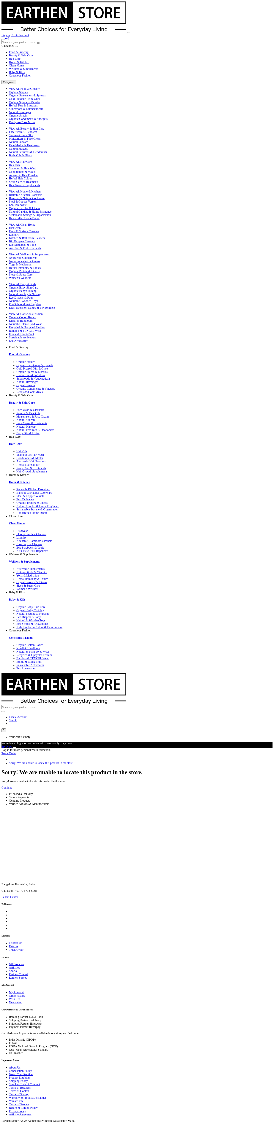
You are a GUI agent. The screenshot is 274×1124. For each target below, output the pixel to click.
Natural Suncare (18, 142)
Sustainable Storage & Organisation (30, 214)
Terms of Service (19, 1104)
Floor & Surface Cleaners (24, 231)
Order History (17, 995)
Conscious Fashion (20, 75)
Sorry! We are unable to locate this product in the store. (41, 763)
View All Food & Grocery (24, 88)
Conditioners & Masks (22, 171)
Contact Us (15, 943)
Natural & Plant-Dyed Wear (25, 324)
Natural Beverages (20, 112)
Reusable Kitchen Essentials (25, 194)
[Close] (14, 747)
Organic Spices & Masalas (24, 102)
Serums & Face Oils (21, 135)
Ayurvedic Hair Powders (23, 175)
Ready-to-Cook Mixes (22, 122)
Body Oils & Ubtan (20, 155)
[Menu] (128, 32)
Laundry (14, 234)
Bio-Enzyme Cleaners (22, 241)
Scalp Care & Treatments (23, 181)
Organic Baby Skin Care (23, 287)
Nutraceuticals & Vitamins (24, 261)
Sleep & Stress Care (20, 274)
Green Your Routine (21, 1074)
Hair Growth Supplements (24, 185)
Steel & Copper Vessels (23, 201)
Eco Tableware (18, 204)
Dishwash (15, 228)
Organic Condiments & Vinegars (28, 118)
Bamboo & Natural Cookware (27, 198)
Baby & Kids (17, 72)
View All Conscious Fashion (26, 314)
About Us (15, 1067)
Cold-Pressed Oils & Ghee (24, 98)
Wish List (14, 999)
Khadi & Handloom (20, 320)
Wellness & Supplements (23, 68)
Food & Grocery (19, 52)
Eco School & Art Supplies (25, 304)
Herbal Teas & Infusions (23, 105)
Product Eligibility (19, 1077)
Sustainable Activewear (23, 337)
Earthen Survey (18, 977)
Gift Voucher (16, 964)
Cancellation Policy (20, 1070)
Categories (9, 82)
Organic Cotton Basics (22, 317)
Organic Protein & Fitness (24, 271)
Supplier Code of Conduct (24, 1084)
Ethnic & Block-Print (21, 334)
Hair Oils (14, 165)
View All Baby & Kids (22, 284)
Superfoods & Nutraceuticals (26, 108)
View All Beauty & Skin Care (26, 128)
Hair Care (15, 58)
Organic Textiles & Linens (24, 208)
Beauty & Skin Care (21, 55)
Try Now (6, 746)
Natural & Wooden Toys (23, 301)
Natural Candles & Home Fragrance (30, 211)
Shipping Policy (18, 1080)
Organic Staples (18, 92)
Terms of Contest (19, 1091)
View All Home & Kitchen (25, 191)
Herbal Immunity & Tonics (25, 267)
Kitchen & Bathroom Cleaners (27, 238)
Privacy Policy (17, 1111)
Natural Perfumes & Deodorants (28, 152)
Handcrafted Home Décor (24, 218)
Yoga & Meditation (20, 264)
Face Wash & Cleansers (23, 131)
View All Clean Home (22, 224)
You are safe (16, 1101)
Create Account (20, 35)
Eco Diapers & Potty (21, 297)
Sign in (5, 35)
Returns (13, 946)
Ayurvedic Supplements (23, 257)
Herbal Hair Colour (20, 178)
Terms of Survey (19, 1094)
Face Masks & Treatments (24, 145)
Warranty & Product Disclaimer (27, 1097)
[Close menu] (16, 46)
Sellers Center (9, 897)
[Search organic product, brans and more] (2, 39)
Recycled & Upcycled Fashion (27, 327)
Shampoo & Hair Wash (22, 168)
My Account (16, 992)
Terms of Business (20, 1087)
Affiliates (14, 967)
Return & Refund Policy (23, 1107)
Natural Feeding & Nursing (25, 294)
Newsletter (15, 1002)
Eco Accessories (18, 340)
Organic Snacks (18, 115)
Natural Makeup (18, 148)
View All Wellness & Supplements (29, 254)
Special (13, 970)
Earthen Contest (18, 974)
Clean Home (16, 65)
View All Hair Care (20, 161)
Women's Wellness (20, 277)
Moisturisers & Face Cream (25, 138)
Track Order (8, 753)
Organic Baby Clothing (23, 290)
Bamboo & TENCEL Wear (25, 330)
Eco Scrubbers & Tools (22, 244)
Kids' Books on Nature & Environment (32, 307)
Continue (6, 787)
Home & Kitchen (19, 62)
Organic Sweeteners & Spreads (27, 95)
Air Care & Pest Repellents (25, 248)
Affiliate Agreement (20, 1114)
